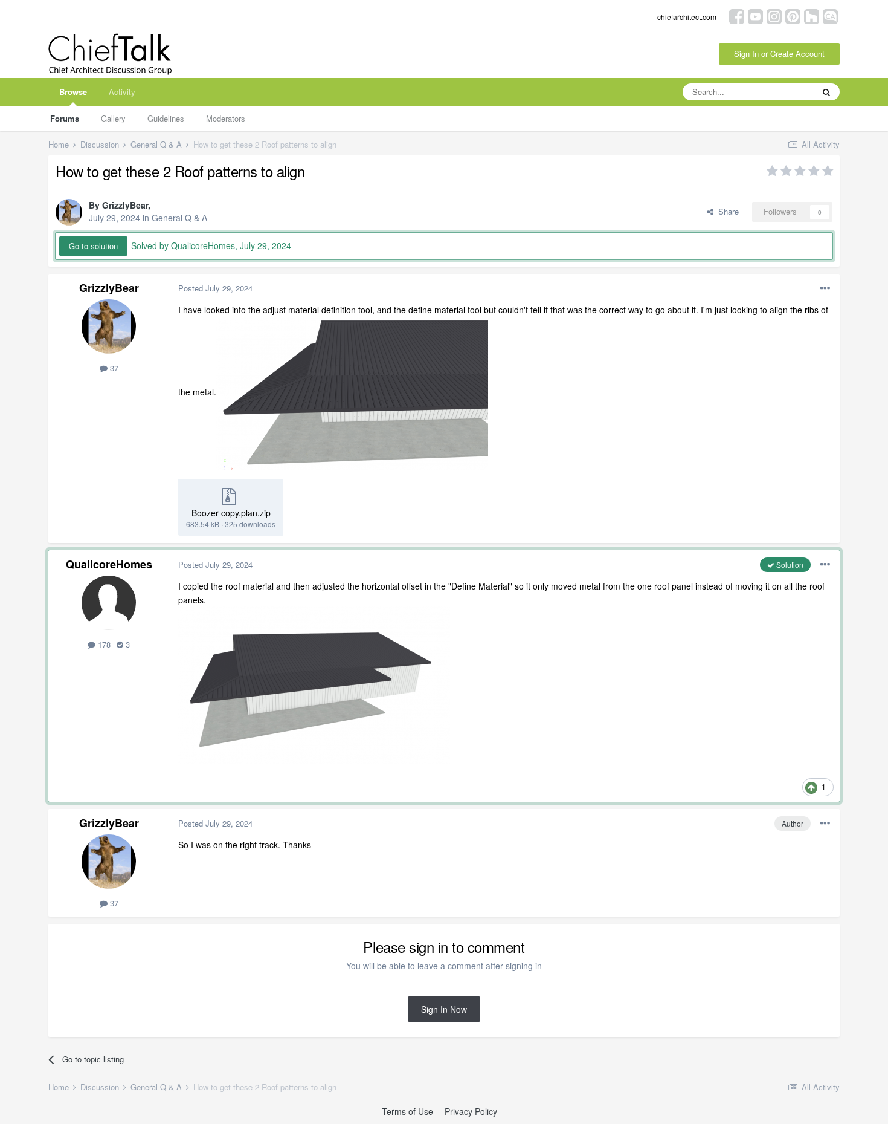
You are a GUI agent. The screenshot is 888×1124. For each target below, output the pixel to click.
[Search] (826, 91)
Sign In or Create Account (779, 53)
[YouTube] (755, 15)
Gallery (113, 118)
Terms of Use (407, 1111)
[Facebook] (736, 15)
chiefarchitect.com (686, 16)
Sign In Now (444, 1009)
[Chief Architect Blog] (830, 15)
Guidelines (165, 118)
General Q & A (179, 218)
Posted (215, 288)
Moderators (225, 118)
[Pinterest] (792, 15)
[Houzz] (811, 15)
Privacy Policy (471, 1111)
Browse (73, 91)
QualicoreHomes (109, 564)
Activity (122, 91)
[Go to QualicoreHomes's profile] (109, 603)
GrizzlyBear (125, 205)
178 (103, 644)
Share (726, 211)
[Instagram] (774, 15)
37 (113, 368)
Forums (64, 118)
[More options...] (825, 288)
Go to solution (93, 246)
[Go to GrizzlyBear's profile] (69, 212)
